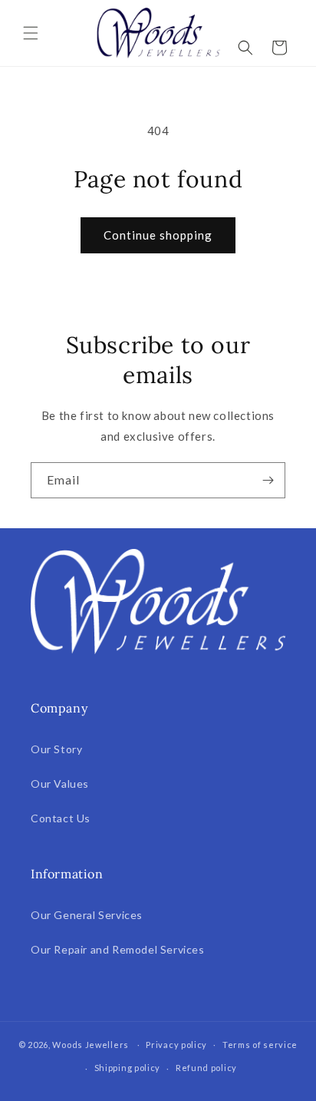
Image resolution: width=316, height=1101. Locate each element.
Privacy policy (176, 1045)
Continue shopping (158, 235)
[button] (31, 33)
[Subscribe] (268, 480)
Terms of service (260, 1045)
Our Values (60, 783)
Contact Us (61, 818)
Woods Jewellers (90, 1044)
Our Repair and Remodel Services (118, 949)
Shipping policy (127, 1068)
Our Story (56, 748)
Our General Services (87, 914)
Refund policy (206, 1068)
